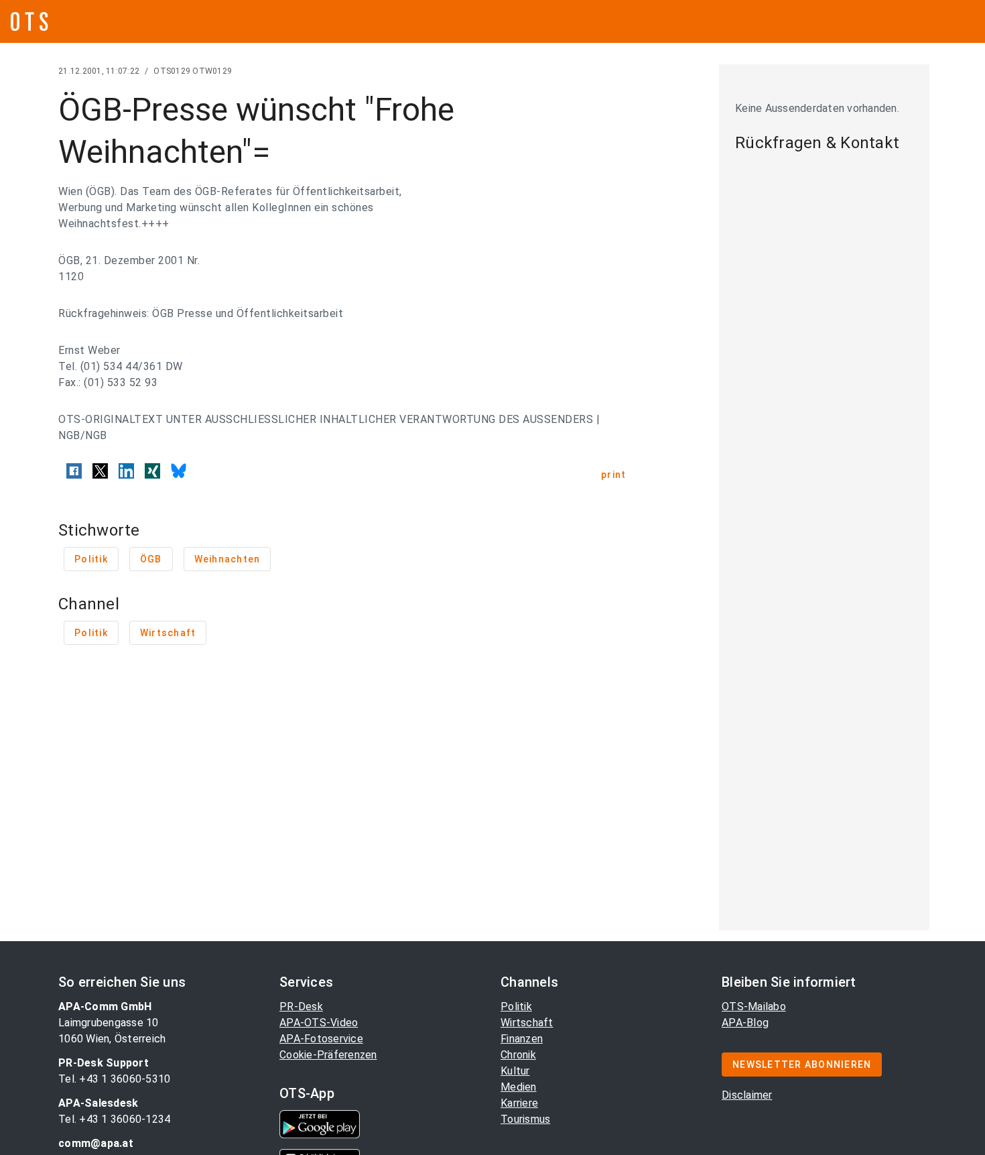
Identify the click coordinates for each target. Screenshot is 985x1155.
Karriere (519, 1103)
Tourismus (525, 1119)
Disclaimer (747, 1095)
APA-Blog (745, 1022)
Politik (516, 1006)
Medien (519, 1087)
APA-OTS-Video (318, 1022)
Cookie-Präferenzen (328, 1054)
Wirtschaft (527, 1022)
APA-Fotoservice (321, 1038)
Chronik (518, 1054)
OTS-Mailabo (754, 1006)
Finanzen (522, 1038)
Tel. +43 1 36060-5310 (114, 1079)
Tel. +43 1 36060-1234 (114, 1119)
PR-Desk (301, 1006)
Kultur (515, 1071)
